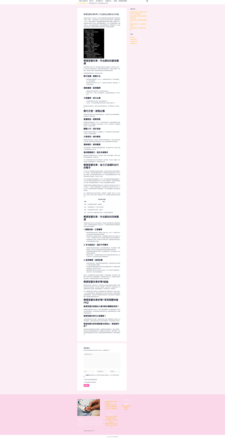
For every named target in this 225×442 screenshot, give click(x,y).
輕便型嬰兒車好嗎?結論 (89, 51)
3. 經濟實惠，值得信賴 (91, 50)
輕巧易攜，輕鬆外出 (90, 33)
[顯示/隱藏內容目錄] (101, 30)
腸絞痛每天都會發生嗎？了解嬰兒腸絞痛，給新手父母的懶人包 (111, 425)
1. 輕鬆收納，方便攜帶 (90, 47)
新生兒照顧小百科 (134, 41)
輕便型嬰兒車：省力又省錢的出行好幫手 (92, 45)
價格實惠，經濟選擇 (90, 34)
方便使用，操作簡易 (90, 41)
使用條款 (126, 407)
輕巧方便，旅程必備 (88, 37)
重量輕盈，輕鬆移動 (90, 38)
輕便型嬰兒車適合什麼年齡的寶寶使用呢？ (94, 54)
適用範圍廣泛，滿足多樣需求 (92, 43)
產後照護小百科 (133, 43)
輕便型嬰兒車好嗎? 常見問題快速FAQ (92, 53)
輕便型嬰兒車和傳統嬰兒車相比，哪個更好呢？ (95, 57)
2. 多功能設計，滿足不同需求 (92, 49)
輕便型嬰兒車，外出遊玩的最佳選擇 (91, 32)
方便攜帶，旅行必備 (90, 35)
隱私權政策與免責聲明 (126, 406)
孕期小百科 (132, 37)
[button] (93, 1)
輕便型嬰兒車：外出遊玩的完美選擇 (91, 46)
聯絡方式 (126, 409)
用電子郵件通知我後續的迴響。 (91, 379)
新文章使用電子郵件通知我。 (91, 382)
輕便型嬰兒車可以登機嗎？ (91, 55)
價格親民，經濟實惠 (90, 42)
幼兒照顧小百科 (133, 39)
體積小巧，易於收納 (90, 39)
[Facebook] (147, 1)
